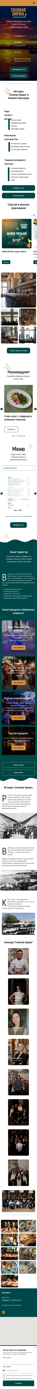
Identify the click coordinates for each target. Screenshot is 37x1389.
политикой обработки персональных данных (22, 1375)
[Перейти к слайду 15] (29, 516)
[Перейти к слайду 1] (5, 516)
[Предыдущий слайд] (1, 409)
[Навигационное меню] (33, 3)
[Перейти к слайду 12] (24, 516)
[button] (18, 69)
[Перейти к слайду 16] (31, 516)
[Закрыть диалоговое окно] (35, 1348)
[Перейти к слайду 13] (26, 516)
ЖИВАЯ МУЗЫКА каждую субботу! (14, 251)
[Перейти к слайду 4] (10, 516)
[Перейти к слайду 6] (14, 516)
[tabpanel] (18, 497)
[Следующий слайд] (35, 409)
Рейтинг (22, 59)
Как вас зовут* (7, 1357)
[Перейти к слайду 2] (7, 516)
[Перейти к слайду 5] (12, 516)
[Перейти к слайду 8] (17, 516)
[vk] (3, 1312)
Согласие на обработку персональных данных (21, 1378)
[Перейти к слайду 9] (19, 516)
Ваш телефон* (7, 1366)
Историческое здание (18, 143)
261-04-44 (17, 52)
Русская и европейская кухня (21, 174)
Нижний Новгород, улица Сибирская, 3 (12, 1305)
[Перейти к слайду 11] (22, 516)
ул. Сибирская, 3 (19, 36)
